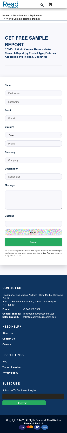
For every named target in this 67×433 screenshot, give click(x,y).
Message (10, 185)
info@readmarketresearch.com (39, 313)
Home (5, 15)
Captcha (9, 215)
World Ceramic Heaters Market (23, 18)
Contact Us (8, 338)
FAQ (4, 361)
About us (7, 333)
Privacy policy (10, 372)
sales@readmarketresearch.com (39, 316)
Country (9, 126)
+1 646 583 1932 (31, 309)
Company (10, 152)
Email (8, 110)
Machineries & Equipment (27, 15)
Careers (6, 344)
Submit (33, 242)
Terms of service (11, 367)
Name (8, 85)
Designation (11, 168)
